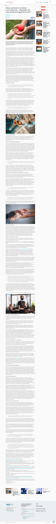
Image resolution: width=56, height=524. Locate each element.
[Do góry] (54, 522)
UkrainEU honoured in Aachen (46, 492)
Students (45, 13)
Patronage (24, 518)
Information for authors (26, 511)
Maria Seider (7, 16)
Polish (50, 0)
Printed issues (45, 2)
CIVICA (37, 506)
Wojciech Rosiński (8, 17)
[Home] (9, 2)
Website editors (25, 510)
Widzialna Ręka (16, 357)
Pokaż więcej (28, 497)
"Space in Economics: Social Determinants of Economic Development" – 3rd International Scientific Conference (46, 25)
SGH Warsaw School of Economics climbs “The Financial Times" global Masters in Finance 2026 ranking (46, 50)
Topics (41, 2)
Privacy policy (48, 522)
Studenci (7, 5)
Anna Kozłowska (8, 14)
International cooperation (46, 12)
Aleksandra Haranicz (9, 15)
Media (37, 2)
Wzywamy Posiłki (27, 248)
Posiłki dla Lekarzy (21, 248)
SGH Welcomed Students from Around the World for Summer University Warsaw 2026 (46, 16)
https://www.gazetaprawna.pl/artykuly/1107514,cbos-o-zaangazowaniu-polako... (18, 466)
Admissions (40, 506)
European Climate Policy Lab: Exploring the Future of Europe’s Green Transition (31, 492)
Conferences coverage (47, 21)
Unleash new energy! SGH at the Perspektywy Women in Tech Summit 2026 (46, 42)
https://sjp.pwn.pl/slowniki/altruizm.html (12, 459)
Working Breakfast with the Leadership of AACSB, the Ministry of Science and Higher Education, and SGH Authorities (46, 35)
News (44, 46)
